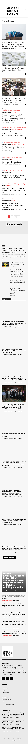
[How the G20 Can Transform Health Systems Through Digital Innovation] (14, 199)
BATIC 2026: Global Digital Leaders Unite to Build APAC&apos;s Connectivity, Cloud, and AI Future (13, 596)
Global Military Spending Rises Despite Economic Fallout (13, 176)
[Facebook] (3, 678)
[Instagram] (7, 678)
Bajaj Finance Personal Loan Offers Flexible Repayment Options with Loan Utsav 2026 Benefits (14, 350)
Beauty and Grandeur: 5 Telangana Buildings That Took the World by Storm (14, 190)
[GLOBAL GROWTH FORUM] (14, 651)
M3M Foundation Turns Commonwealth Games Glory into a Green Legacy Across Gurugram (14, 520)
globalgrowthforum (6, 104)
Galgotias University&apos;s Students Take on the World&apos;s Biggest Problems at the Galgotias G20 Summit (14, 378)
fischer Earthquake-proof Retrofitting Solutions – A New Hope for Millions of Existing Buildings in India (14, 323)
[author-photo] (3, 327)
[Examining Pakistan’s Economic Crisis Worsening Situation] (14, 158)
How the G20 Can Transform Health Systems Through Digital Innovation (13, 205)
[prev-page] (3, 639)
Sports (3, 245)
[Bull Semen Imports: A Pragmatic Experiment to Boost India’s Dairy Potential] (14, 59)
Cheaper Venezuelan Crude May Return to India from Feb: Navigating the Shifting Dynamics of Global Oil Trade (14, 118)
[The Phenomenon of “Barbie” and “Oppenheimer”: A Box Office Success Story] (14, 143)
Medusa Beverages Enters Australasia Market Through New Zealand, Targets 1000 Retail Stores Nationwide (14, 548)
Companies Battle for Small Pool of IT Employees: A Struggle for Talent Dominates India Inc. (13, 100)
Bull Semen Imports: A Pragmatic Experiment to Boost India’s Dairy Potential (13, 70)
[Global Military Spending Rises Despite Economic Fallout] (14, 171)
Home (3, 19)
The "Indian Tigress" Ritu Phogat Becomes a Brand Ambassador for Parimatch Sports (18, 282)
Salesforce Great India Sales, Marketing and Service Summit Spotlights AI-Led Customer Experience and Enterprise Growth (12, 492)
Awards (3, 185)
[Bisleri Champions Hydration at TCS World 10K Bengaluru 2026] (14, 237)
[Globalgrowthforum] (14, 8)
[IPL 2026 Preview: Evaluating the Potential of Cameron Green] (5, 264)
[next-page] (18, 216)
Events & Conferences (6, 39)
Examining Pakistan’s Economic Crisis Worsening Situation (13, 163)
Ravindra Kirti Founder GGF (8, 48)
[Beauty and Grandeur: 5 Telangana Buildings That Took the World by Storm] (14, 184)
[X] (11, 678)
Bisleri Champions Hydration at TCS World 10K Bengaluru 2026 (13, 249)
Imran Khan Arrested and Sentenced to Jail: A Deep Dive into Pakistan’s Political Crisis (13, 134)
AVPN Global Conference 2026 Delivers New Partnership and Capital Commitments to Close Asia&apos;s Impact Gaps (14, 463)
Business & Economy (6, 129)
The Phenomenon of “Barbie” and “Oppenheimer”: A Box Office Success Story (13, 149)
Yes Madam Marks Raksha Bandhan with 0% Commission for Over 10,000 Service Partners (14, 435)
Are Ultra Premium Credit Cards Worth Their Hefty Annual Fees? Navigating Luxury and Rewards (13, 44)
